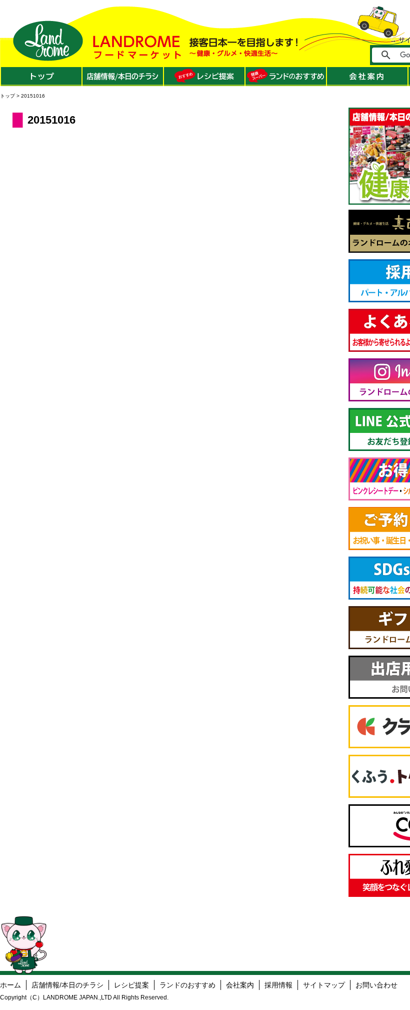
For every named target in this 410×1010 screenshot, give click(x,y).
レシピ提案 (131, 985)
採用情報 (278, 985)
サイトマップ (324, 985)
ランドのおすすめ (188, 985)
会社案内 (240, 985)
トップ (7, 96)
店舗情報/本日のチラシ (68, 985)
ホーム (10, 985)
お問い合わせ (377, 985)
